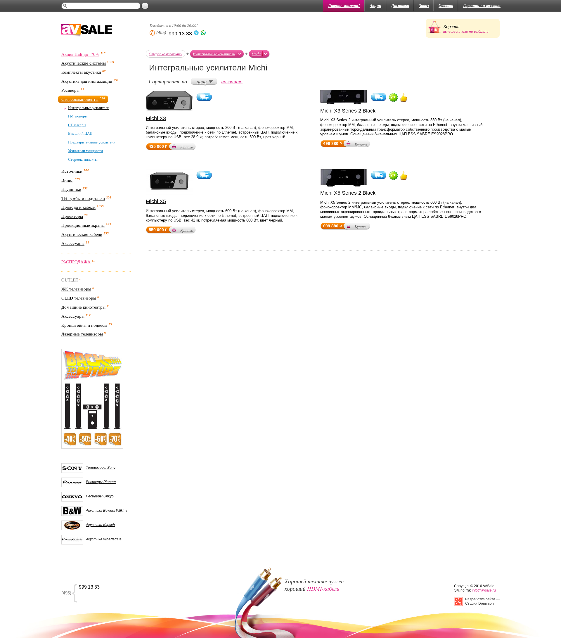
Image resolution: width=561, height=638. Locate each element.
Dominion (486, 603)
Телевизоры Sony (100, 468)
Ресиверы (70, 90)
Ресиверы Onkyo (100, 496)
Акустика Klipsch (100, 525)
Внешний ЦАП (80, 133)
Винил (67, 180)
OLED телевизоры (78, 298)
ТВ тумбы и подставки (83, 198)
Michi (256, 53)
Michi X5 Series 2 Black (347, 193)
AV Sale (86, 30)
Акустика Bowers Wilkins (106, 511)
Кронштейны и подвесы (84, 325)
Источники (71, 171)
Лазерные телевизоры (82, 334)
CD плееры (77, 124)
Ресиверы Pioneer (101, 482)
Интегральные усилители (88, 107)
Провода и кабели (78, 207)
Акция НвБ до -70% (80, 54)
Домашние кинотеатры (83, 307)
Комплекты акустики (81, 72)
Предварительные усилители (91, 142)
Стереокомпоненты (79, 99)
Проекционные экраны (83, 225)
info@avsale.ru (484, 590)
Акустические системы (83, 63)
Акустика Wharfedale (104, 539)
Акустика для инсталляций (86, 81)
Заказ (424, 5)
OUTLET (69, 280)
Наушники (71, 189)
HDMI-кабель (323, 588)
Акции (375, 5)
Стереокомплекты (83, 159)
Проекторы (72, 216)
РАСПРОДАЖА (76, 261)
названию (232, 81)
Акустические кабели (81, 234)
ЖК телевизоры (76, 289)
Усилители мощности (85, 150)
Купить (186, 147)
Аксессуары (72, 243)
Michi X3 (156, 118)
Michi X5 (156, 201)
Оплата (446, 5)
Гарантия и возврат (482, 5)
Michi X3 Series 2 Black (347, 111)
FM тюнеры (78, 116)
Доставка (400, 5)
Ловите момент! (344, 5)
